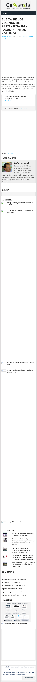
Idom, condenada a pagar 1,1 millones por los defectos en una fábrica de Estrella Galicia (23, 565)
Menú (5, 13)
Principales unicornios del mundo (11, 582)
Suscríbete (8, 101)
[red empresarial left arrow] (16, 621)
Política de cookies (20, 674)
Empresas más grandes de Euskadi (11, 592)
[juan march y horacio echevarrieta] (14, 623)
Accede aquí (23, 108)
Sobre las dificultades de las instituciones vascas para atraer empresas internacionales (21, 550)
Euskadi (25, 36)
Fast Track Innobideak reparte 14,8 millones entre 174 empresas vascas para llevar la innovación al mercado (22, 557)
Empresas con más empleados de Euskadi (13, 595)
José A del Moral (6, 36)
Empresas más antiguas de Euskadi (11, 588)
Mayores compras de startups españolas (13, 579)
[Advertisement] (18, 58)
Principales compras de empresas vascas (13, 585)
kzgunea (10, 153)
